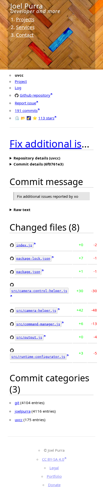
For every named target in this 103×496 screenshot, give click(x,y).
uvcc (18, 419)
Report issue (25, 102)
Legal (54, 467)
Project (21, 81)
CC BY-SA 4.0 (53, 459)
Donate (54, 484)
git (17, 402)
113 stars (46, 117)
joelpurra (22, 411)
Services (25, 27)
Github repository (35, 95)
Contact (25, 35)
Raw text (22, 209)
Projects (25, 19)
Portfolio (54, 476)
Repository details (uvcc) (37, 157)
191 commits (26, 110)
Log (18, 87)
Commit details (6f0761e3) (39, 164)
